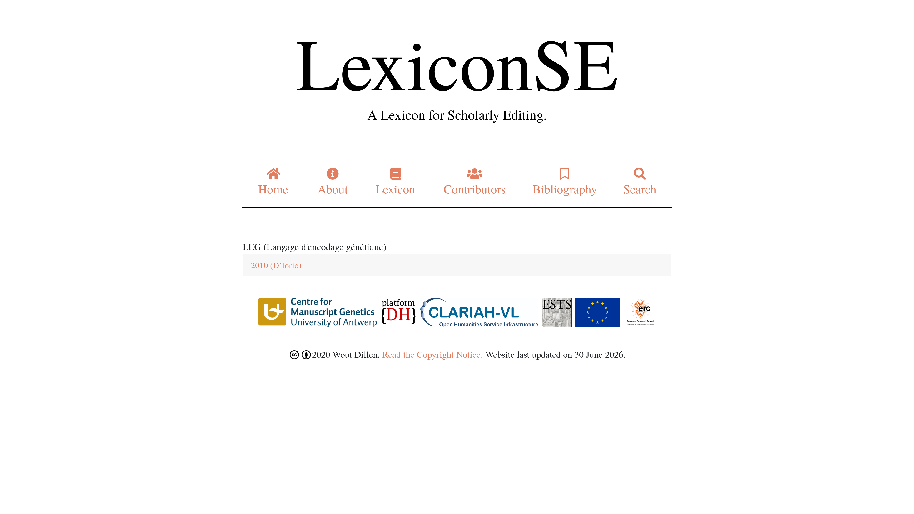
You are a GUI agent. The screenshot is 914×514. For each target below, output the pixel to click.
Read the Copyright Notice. (432, 354)
